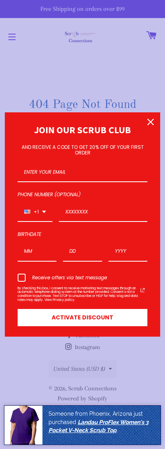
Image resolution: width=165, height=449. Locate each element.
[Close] (150, 122)
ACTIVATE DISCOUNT (82, 317)
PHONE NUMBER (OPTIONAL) (49, 194)
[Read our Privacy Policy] (142, 290)
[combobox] (35, 212)
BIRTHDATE (29, 234)
